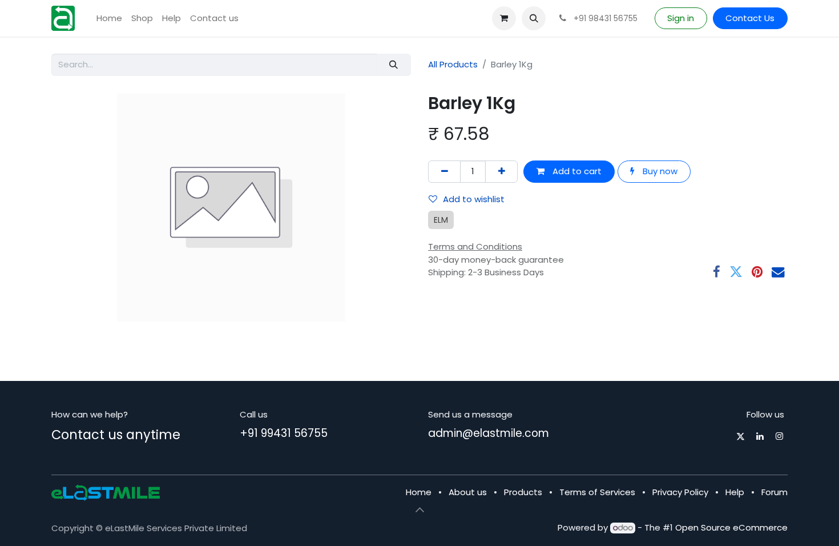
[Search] (394, 65)
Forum (774, 492)
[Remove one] (444, 171)
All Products (453, 64)
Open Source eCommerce (731, 527)
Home (418, 492)
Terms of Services (597, 492)
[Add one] (501, 171)
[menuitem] (109, 18)
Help (734, 492)
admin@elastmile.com (488, 433)
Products (523, 492)
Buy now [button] (658, 171)
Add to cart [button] (576, 171)
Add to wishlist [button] (474, 199)
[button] (534, 18)
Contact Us (750, 18)
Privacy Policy (680, 492)
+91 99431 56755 (284, 433)
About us (468, 492)
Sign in (680, 18)
